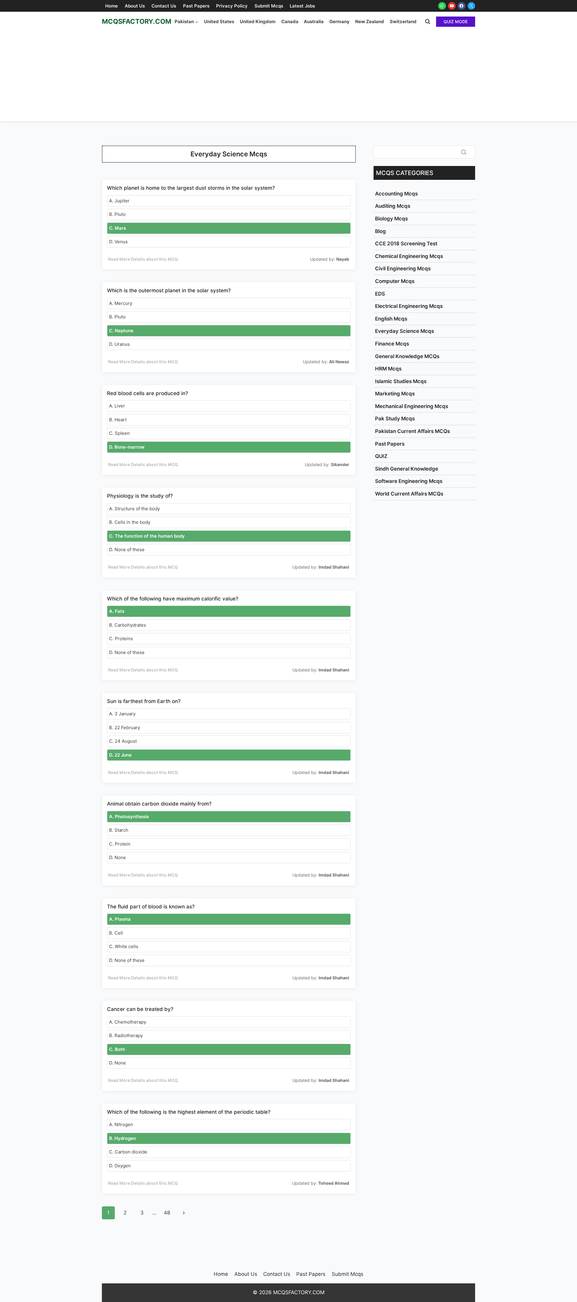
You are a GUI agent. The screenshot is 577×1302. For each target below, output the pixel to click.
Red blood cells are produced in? (147, 393)
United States (219, 21)
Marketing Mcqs (395, 394)
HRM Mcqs (388, 369)
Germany (339, 21)
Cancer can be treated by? (140, 1009)
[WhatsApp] (442, 6)
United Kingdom (258, 21)
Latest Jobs (302, 6)
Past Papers (196, 6)
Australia (314, 21)
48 (167, 1213)
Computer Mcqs (394, 281)
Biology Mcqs (391, 219)
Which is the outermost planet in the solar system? (169, 290)
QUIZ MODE (456, 21)
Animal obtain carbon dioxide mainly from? (159, 804)
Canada (289, 21)
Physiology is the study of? (140, 496)
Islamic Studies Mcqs (400, 381)
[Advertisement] (288, 76)
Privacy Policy (232, 6)
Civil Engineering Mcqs (403, 269)
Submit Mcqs (269, 6)
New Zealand (369, 21)
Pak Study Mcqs (395, 419)
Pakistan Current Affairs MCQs (412, 431)
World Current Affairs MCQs (409, 494)
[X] (471, 6)
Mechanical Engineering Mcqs (411, 406)
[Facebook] (462, 6)
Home (111, 6)
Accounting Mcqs (396, 194)
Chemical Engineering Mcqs (409, 256)
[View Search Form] (427, 21)
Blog (380, 231)
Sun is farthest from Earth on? (144, 701)
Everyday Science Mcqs (404, 331)
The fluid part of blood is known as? (151, 907)
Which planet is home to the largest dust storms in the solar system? (191, 188)
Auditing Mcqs (392, 206)
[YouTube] (452, 6)
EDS (380, 294)
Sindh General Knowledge (406, 469)
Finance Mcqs (392, 344)
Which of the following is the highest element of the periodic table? (188, 1112)
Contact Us (163, 6)
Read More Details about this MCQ (143, 259)
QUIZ (381, 456)
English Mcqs (391, 319)
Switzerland (403, 21)
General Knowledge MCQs (407, 356)
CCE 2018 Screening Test (406, 244)
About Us (135, 6)
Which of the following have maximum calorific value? (172, 599)
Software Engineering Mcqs (408, 481)
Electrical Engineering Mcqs (409, 306)
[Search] (463, 152)
